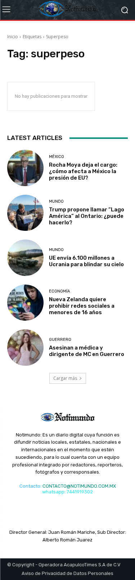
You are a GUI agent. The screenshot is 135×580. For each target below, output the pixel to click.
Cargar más (65, 378)
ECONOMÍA (59, 291)
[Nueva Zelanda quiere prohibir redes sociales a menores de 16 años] (25, 303)
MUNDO (56, 201)
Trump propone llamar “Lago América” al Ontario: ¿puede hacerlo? (86, 216)
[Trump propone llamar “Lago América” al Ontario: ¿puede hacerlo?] (25, 213)
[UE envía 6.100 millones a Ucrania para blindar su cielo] (25, 258)
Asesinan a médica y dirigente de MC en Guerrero (86, 350)
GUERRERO (60, 340)
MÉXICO (56, 157)
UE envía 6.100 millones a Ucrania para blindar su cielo (86, 261)
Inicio (12, 37)
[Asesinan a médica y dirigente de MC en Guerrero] (25, 347)
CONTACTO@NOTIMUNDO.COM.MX (79, 486)
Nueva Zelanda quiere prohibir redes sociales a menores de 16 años (81, 306)
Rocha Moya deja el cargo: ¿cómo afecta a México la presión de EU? (83, 171)
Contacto (29, 486)
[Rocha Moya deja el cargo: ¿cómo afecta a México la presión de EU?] (25, 168)
